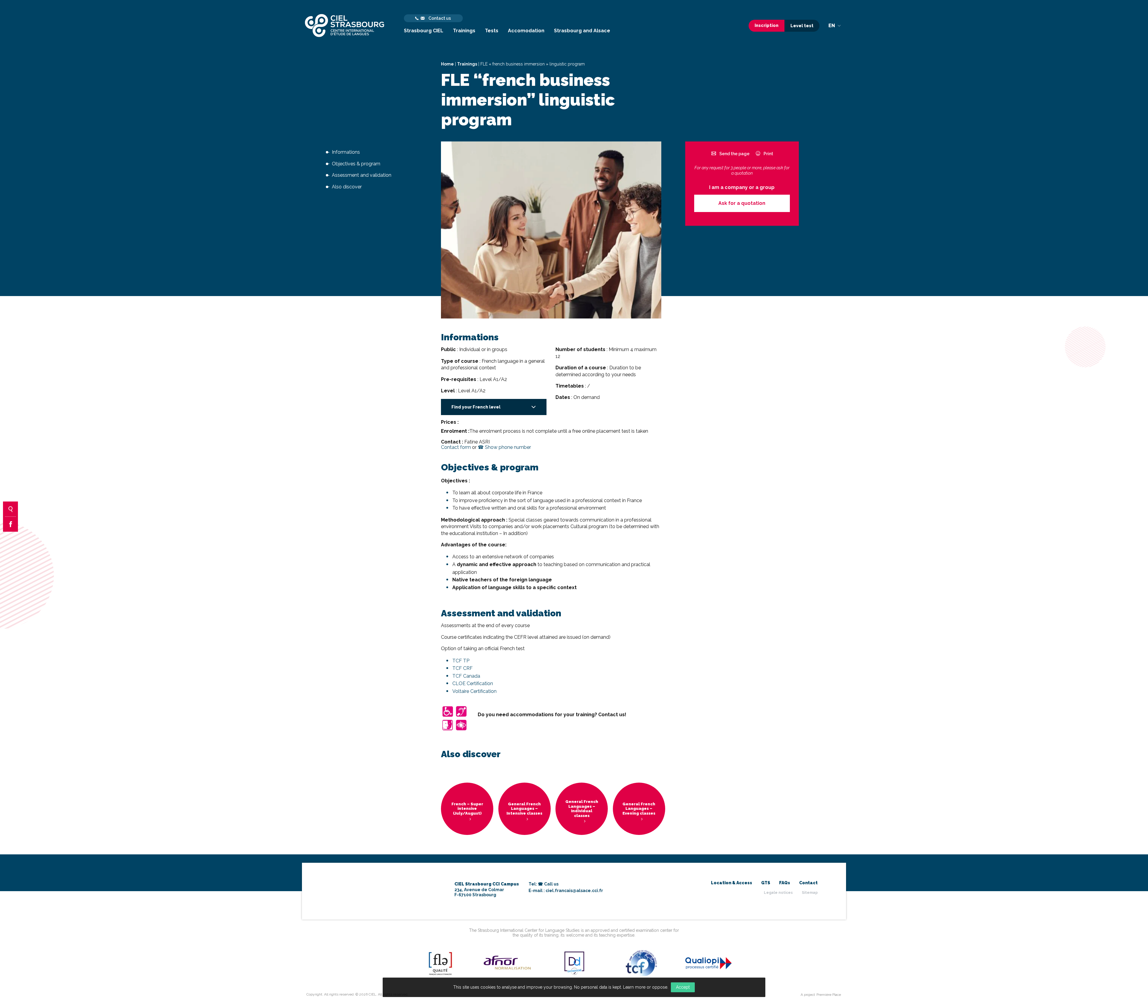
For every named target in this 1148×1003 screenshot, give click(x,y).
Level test (801, 25)
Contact (808, 882)
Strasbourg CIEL (423, 30)
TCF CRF (462, 668)
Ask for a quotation (741, 203)
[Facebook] (10, 524)
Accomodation (526, 30)
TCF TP (460, 661)
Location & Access (731, 882)
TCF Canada (466, 676)
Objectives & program (356, 164)
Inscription (766, 25)
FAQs (784, 882)
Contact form (456, 447)
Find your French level (475, 407)
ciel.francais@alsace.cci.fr (574, 890)
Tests (491, 30)
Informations (346, 152)
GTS (765, 882)
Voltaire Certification (474, 691)
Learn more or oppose (645, 987)
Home (447, 64)
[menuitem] (423, 25)
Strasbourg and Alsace (582, 30)
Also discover (347, 187)
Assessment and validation (361, 175)
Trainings (464, 30)
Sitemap (810, 893)
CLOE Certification (472, 683)
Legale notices (778, 893)
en (832, 25)
